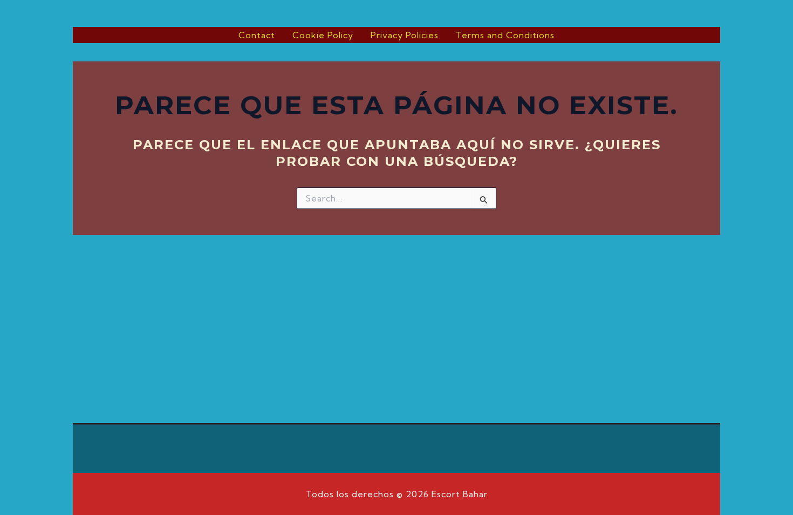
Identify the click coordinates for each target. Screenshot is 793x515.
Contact (256, 35)
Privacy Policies (405, 35)
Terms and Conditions (505, 35)
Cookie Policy (322, 35)
